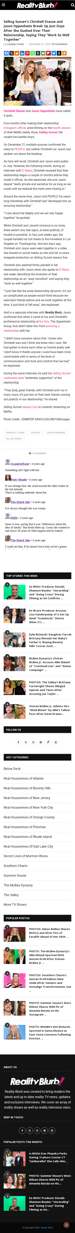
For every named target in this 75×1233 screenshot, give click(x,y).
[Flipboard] (48, 53)
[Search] (71, 5)
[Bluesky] (54, 53)
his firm (44, 321)
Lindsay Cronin (15, 44)
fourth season (61, 128)
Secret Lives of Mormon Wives (26, 856)
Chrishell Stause (15, 433)
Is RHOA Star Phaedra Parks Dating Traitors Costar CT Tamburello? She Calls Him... (48, 1157)
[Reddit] (17, 53)
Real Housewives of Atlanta (24, 778)
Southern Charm (15, 866)
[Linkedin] (22, 53)
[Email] (43, 53)
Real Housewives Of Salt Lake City (28, 846)
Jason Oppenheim (55, 433)
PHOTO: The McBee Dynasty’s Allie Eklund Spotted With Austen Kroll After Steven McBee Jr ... (49, 957)
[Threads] (59, 53)
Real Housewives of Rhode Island (28, 837)
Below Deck (12, 769)
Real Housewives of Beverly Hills (27, 788)
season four (30, 407)
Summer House (15, 875)
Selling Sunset (14, 439)
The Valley (11, 895)
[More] (64, 53)
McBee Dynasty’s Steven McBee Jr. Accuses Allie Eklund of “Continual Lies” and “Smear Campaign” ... (50, 664)
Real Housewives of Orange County (29, 817)
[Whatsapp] (32, 53)
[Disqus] (37, 503)
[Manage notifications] (66, 1225)
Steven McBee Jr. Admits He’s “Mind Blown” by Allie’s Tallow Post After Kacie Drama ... (49, 710)
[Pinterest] (27, 53)
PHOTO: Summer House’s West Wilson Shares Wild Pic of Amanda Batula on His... (50, 1179)
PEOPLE (19, 149)
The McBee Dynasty (18, 885)
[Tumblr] (38, 53)
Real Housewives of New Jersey (27, 798)
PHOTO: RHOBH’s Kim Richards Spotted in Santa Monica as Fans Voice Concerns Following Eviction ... (50, 1032)
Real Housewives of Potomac (25, 827)
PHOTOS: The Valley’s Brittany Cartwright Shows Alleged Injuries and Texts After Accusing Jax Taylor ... (49, 688)
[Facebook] (6, 53)
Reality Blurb (47, 1227)
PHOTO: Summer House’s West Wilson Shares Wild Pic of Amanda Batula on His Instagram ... (50, 1008)
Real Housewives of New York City (28, 807)
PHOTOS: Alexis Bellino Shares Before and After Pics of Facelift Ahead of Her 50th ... (49, 932)
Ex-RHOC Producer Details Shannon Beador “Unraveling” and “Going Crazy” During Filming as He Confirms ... (49, 592)
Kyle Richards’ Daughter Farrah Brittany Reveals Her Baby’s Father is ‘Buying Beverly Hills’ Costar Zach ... (50, 640)
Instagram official (15, 128)
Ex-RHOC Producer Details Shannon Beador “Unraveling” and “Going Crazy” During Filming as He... (49, 1203)
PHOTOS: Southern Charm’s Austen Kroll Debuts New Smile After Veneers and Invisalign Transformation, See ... (50, 982)
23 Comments (59, 44)
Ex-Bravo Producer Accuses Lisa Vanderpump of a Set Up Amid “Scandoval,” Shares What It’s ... (49, 616)
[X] (11, 53)
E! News (27, 170)
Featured (35, 433)
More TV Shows (15, 904)
